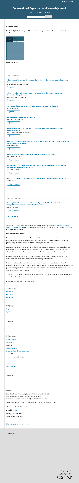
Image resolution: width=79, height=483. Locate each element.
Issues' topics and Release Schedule (17, 351)
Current (31, 12)
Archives (39, 12)
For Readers (9, 291)
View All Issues (11, 216)
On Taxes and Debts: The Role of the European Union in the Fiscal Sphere (32, 106)
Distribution (10, 342)
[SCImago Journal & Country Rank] (17, 424)
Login (71, 1)
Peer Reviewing (11, 366)
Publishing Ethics (11, 348)
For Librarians (10, 297)
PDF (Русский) (14, 88)
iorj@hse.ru (14, 410)
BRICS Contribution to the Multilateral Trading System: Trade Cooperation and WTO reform (39, 178)
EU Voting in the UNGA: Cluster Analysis (21, 117)
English (8, 309)
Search (48, 17)
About (47, 12)
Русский (9, 312)
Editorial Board (11, 339)
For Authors (9, 294)
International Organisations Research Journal (39, 8)
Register (64, 1)
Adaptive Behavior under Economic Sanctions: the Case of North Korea (31, 154)
